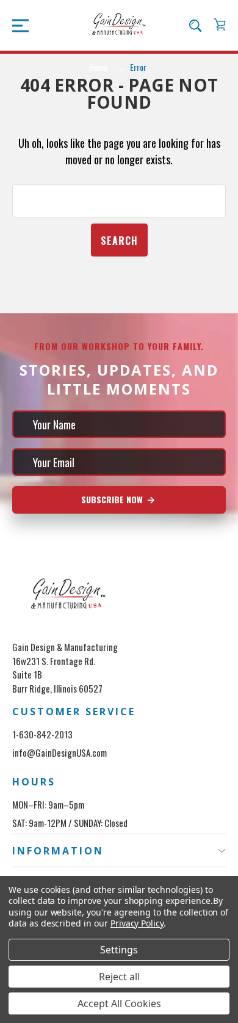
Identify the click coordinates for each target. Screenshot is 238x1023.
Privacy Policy (137, 923)
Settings (119, 949)
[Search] (195, 25)
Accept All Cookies (119, 1003)
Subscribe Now (113, 499)
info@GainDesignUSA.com (59, 752)
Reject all (119, 976)
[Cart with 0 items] (220, 24)
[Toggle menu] (17, 25)
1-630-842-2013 (42, 734)
